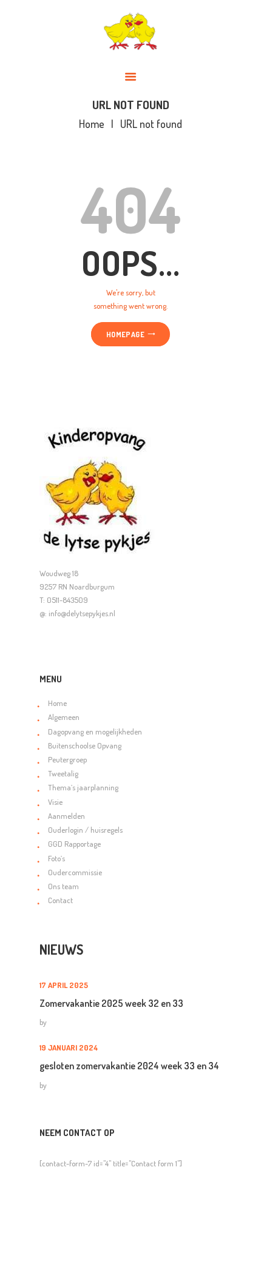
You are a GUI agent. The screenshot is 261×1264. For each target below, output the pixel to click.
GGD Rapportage (74, 844)
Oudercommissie (75, 872)
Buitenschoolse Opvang (84, 745)
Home (91, 124)
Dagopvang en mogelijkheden (95, 731)
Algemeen (64, 717)
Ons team (63, 886)
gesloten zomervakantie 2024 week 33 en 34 (129, 1066)
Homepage (125, 334)
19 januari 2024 (68, 1047)
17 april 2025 (63, 985)
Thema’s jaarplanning (83, 787)
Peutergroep (67, 759)
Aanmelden (66, 816)
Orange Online (79, 1247)
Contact (60, 900)
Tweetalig (63, 773)
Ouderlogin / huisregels (85, 830)
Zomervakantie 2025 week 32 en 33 (111, 1003)
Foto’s (56, 858)
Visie (55, 802)
